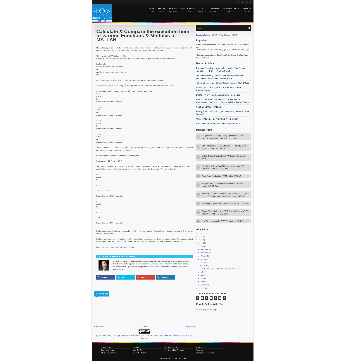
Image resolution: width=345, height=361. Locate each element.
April (202, 278)
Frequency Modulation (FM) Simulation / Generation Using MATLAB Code (224, 184)
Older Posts (190, 326)
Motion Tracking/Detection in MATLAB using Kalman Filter (224, 157)
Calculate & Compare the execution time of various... (221, 269)
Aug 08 (205, 265)
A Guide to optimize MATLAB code (121, 247)
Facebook (103, 277)
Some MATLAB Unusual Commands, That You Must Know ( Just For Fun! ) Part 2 (224, 147)
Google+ (144, 277)
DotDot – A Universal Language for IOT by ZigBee (218, 94)
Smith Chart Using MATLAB (208, 106)
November (204, 252)
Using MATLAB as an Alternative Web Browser (217, 118)
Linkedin (164, 277)
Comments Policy (107, 350)
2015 (200, 243)
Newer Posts (99, 326)
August (203, 262)
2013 (200, 288)
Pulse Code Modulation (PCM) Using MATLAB (221, 176)
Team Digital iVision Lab (121, 335)
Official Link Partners (108, 353)
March (203, 281)
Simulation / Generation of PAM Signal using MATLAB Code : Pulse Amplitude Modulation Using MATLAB (224, 195)
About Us (199, 350)
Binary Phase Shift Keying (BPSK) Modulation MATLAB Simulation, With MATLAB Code (225, 212)
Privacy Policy (106, 347)
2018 (200, 233)
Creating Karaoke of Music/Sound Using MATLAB (218, 123)
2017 (200, 236)
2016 (200, 239)
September (205, 259)
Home (145, 326)
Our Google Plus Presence (174, 350)
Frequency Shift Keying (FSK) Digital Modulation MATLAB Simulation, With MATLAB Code (222, 137)
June (202, 275)
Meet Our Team (138, 350)
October (203, 256)
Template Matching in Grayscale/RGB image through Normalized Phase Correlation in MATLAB (219, 77)
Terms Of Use (201, 347)
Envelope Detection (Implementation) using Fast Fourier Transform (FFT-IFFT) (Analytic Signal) (220, 69)
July (202, 272)
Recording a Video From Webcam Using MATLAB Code (225, 203)
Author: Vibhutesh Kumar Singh (116, 256)
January (203, 285)
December (204, 249)
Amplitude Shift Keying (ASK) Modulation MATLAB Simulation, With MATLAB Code (223, 167)
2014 (200, 246)
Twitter (123, 277)
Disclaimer (137, 347)
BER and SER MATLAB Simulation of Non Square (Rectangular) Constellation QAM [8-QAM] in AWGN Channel (223, 101)
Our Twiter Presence (140, 353)
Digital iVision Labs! (179, 358)
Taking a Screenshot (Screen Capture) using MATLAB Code (222, 82)
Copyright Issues (170, 347)
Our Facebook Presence (205, 353)
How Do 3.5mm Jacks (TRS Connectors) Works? (222, 221)
